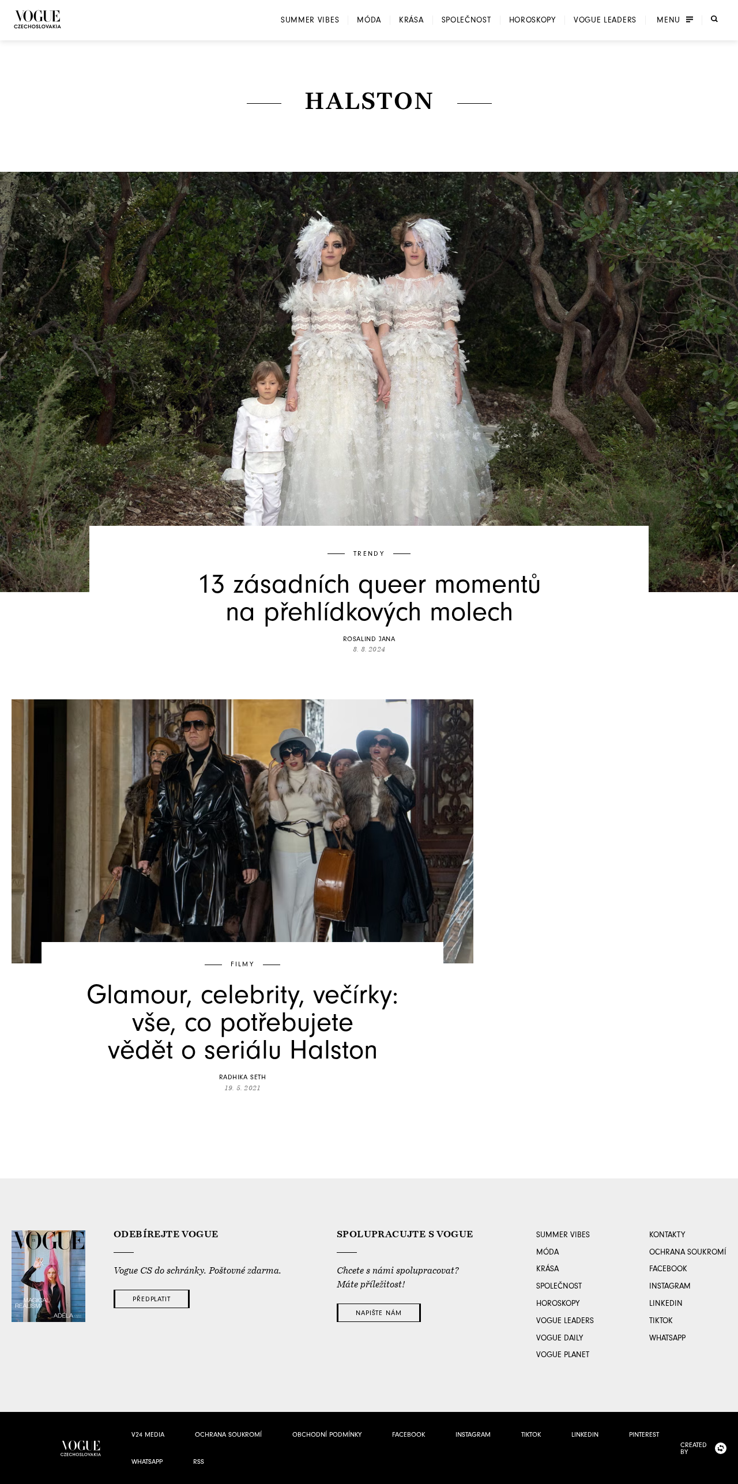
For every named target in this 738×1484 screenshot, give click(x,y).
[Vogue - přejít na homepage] (37, 19)
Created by (693, 1448)
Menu (668, 20)
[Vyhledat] (714, 19)
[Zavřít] (726, 1472)
